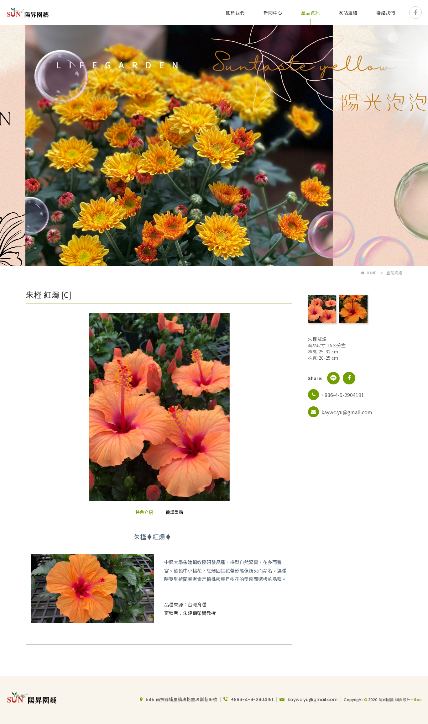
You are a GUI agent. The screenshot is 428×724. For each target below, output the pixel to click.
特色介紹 (144, 512)
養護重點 (174, 512)
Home (370, 272)
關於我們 (235, 12)
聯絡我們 (385, 12)
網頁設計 (402, 699)
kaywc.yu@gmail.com (312, 699)
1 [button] (209, 255)
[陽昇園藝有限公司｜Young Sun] (27, 13)
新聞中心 (273, 12)
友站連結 (348, 12)
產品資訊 (310, 12)
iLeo (418, 699)
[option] (214, 145)
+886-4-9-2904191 (252, 699)
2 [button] (219, 255)
